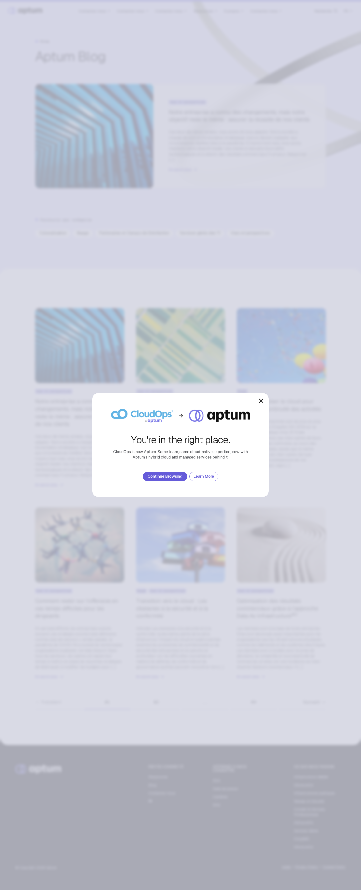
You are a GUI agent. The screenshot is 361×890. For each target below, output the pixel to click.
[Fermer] (261, 401)
